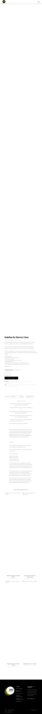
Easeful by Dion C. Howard (29, 663)
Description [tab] (8, 396)
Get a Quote (19, 693)
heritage (29, 384)
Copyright (19, 701)
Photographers (9, 383)
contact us (34, 710)
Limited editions (27, 381)
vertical (15, 386)
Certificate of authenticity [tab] (30, 397)
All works (13, 381)
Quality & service (18, 691)
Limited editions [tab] (21, 397)
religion (10, 386)
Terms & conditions (19, 696)
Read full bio (11, 442)
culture (19, 384)
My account (19, 688)
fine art (24, 384)
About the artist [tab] (15, 397)
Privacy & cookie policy (20, 699)
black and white (12, 384)
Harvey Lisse (19, 381)
